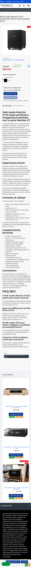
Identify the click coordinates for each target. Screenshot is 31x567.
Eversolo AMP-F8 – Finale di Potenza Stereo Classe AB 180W (16, 447)
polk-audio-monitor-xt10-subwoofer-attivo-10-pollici (15, 356)
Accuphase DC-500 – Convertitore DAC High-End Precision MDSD (16, 407)
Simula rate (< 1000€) (10, 93)
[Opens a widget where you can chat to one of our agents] (6, 564)
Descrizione (7, 106)
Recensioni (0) (18, 106)
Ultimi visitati (7, 375)
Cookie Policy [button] (7, 556)
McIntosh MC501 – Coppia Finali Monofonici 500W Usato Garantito (16, 488)
